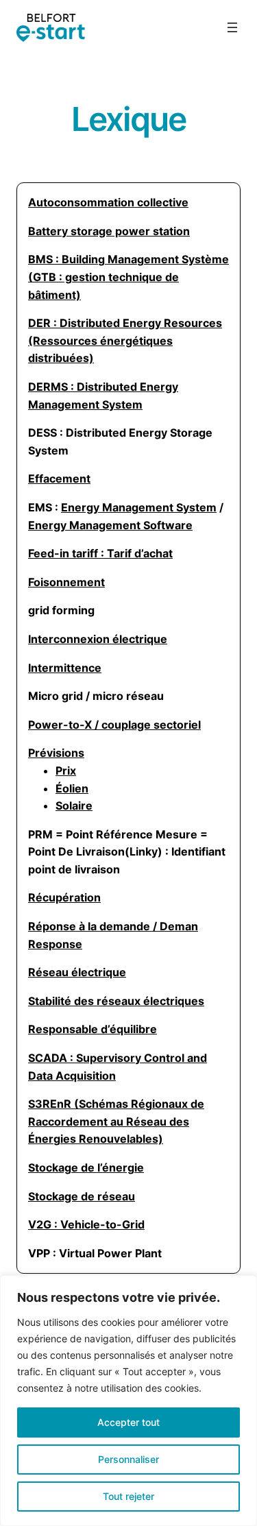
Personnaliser (128, 1459)
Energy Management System (139, 507)
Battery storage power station (109, 231)
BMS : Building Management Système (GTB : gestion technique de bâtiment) (128, 276)
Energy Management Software (110, 525)
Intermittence (64, 668)
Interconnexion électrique (97, 639)
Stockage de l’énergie (86, 1167)
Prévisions (56, 753)
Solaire (74, 805)
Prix (66, 770)
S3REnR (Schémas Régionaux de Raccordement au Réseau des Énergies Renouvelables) (116, 1121)
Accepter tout (128, 1422)
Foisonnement (66, 582)
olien (72, 788)
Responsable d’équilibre (92, 1029)
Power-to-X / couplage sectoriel (114, 724)
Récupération (64, 897)
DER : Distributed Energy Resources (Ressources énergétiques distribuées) (125, 340)
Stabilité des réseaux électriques (116, 1001)
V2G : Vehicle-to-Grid (86, 1224)
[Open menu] (232, 27)
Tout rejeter (128, 1496)
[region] (128, 1400)
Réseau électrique (77, 972)
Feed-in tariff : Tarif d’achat (100, 553)
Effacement (59, 478)
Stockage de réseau (81, 1196)
